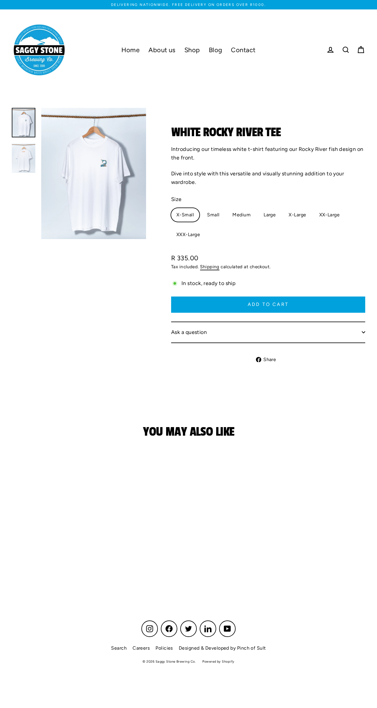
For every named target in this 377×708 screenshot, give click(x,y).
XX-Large (329, 215)
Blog (215, 50)
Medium (241, 215)
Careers (141, 648)
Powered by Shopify (218, 661)
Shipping (209, 266)
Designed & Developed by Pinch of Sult (222, 648)
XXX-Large (188, 234)
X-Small (185, 215)
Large (270, 215)
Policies (164, 648)
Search (119, 648)
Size (176, 199)
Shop (192, 50)
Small (213, 215)
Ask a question (189, 332)
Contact (243, 50)
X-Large (297, 215)
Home (130, 50)
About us (162, 50)
